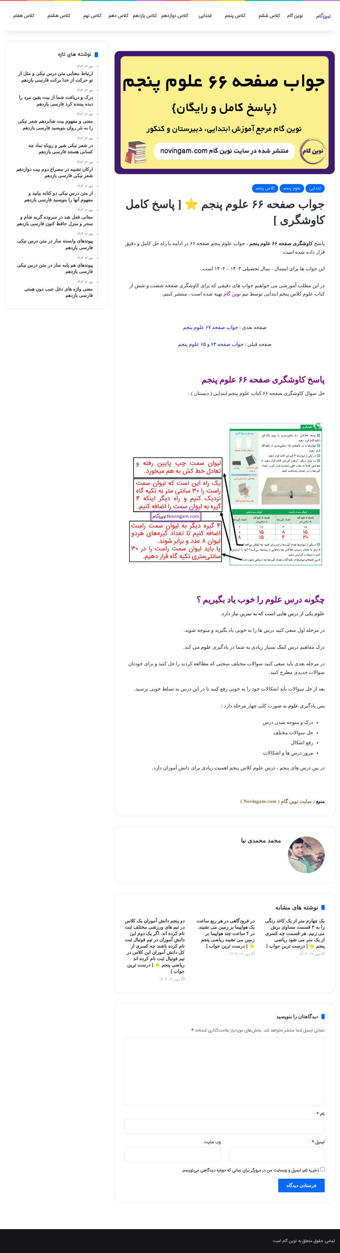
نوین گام (295, 16)
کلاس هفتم (23, 16)
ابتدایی (205, 16)
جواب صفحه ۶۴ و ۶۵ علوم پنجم (210, 344)
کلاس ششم (269, 16)
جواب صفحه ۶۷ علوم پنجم (210, 327)
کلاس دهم (118, 16)
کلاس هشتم (58, 16)
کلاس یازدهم (145, 16)
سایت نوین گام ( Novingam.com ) (276, 801)
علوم (319, 613)
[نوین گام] (323, 16)
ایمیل (318, 1142)
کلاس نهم (92, 16)
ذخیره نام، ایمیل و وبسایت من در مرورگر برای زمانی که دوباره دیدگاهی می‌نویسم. (250, 1170)
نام (320, 1114)
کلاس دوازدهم (174, 16)
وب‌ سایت (212, 1142)
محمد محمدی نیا (261, 840)
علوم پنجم (291, 188)
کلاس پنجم (235, 16)
